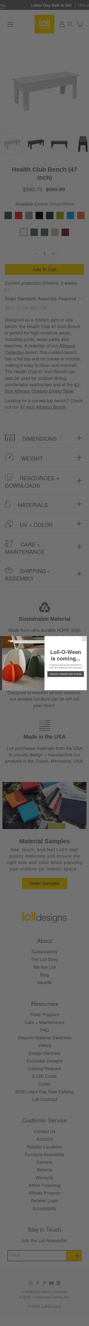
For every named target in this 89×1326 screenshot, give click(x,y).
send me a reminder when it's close (65, 674)
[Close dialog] (84, 638)
